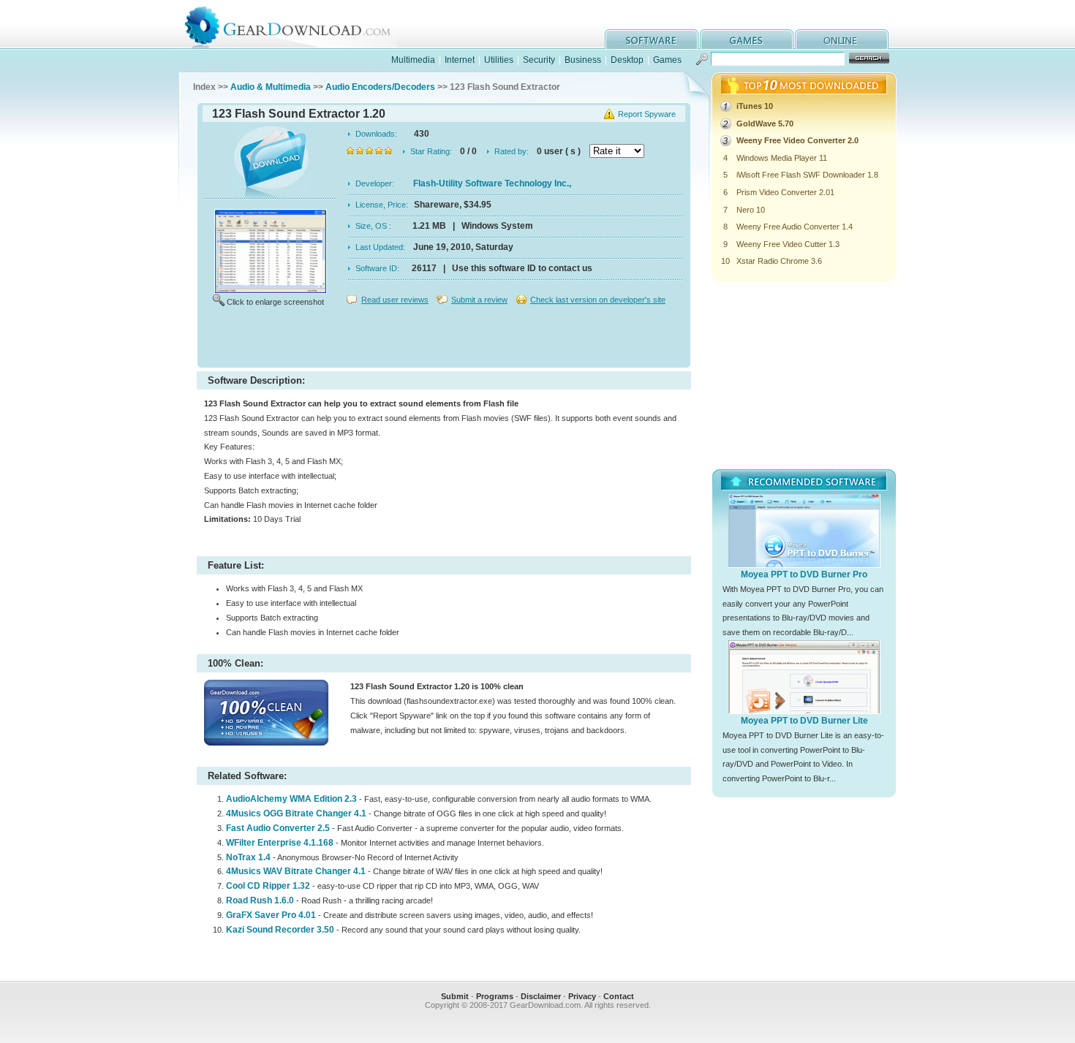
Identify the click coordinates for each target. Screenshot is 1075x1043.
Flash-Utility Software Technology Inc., (492, 183)
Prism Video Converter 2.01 (785, 192)
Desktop (627, 60)
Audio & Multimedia (270, 87)
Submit (455, 996)
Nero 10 (750, 209)
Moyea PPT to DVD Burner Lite (804, 721)
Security (539, 60)
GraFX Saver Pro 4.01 (271, 915)
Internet (460, 60)
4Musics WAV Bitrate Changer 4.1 (296, 871)
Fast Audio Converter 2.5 (278, 828)
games (746, 39)
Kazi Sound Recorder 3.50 (280, 930)
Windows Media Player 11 (781, 157)
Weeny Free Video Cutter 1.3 (788, 244)
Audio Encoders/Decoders (380, 87)
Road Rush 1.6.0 (260, 900)
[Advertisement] (444, 339)
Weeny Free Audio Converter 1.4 (794, 226)
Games (667, 60)
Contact (618, 996)
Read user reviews (395, 299)
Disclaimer (541, 996)
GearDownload (298, 24)
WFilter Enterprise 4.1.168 (279, 843)
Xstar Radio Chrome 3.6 (779, 261)
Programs (494, 996)
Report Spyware (647, 114)
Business (583, 60)
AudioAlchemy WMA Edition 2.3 (291, 799)
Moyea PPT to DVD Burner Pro (804, 574)
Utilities (498, 60)
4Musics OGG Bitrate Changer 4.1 (296, 813)
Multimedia (413, 60)
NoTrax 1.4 (248, 857)
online (842, 39)
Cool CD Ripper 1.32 (268, 886)
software (651, 39)
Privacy (582, 996)
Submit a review (479, 299)
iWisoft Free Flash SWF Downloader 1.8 (807, 174)
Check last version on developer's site (597, 299)
